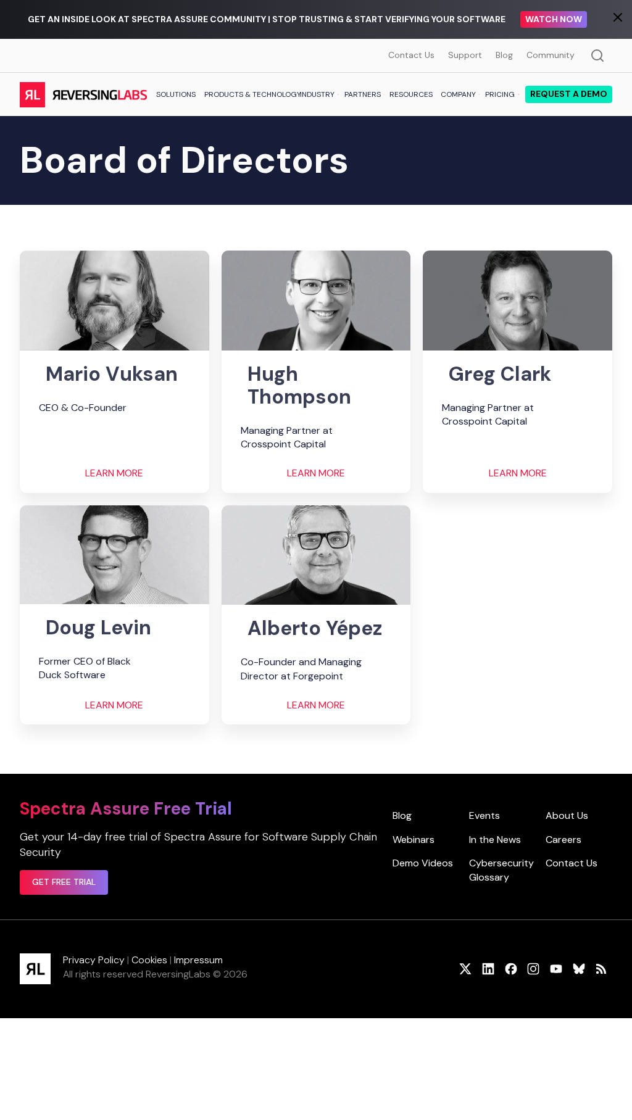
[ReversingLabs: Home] (83, 94)
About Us (567, 815)
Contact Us (411, 54)
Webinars (413, 839)
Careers (563, 839)
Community (550, 54)
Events (484, 815)
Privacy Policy (94, 959)
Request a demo (568, 93)
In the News (495, 839)
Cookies (149, 959)
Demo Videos (423, 863)
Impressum (198, 959)
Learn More (114, 473)
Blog (504, 54)
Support (465, 54)
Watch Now (553, 19)
